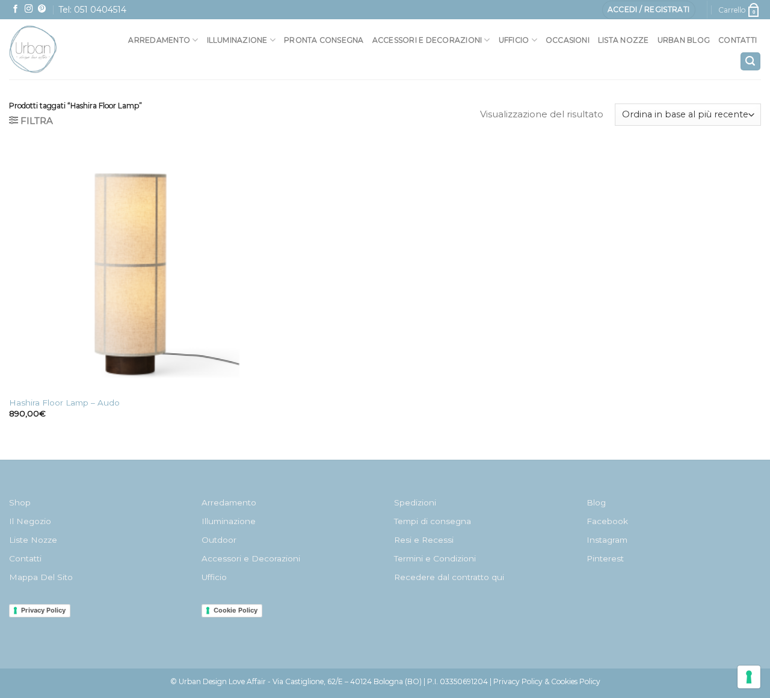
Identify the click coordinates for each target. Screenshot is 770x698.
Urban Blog (684, 40)
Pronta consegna (324, 40)
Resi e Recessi (424, 540)
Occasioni (568, 40)
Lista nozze (623, 40)
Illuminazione (237, 40)
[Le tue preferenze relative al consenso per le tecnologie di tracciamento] (749, 677)
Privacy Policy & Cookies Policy (546, 681)
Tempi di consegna (432, 521)
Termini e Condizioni (435, 558)
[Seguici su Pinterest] (42, 9)
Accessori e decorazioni (427, 40)
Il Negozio (30, 521)
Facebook (607, 521)
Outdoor (219, 540)
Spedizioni (415, 502)
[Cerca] (750, 61)
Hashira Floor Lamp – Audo (64, 402)
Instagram (607, 540)
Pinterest (605, 558)
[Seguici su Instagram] (29, 9)
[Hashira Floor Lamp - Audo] (130, 268)
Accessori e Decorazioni (251, 558)
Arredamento (159, 40)
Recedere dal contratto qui (449, 577)
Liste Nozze (33, 540)
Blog (596, 502)
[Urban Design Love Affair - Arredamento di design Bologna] (58, 49)
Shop (20, 502)
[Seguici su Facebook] (15, 9)
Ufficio (514, 40)
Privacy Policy (43, 610)
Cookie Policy (235, 610)
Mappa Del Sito (41, 577)
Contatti (737, 40)
